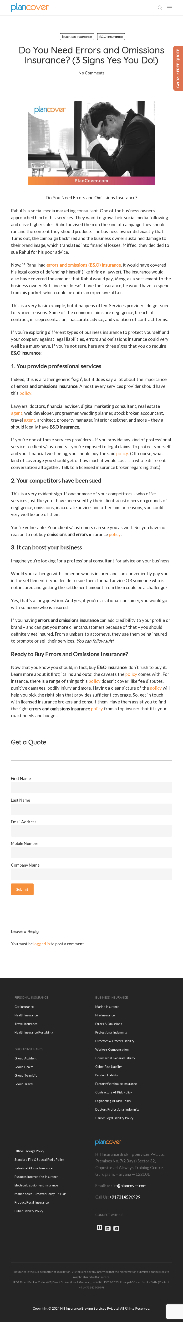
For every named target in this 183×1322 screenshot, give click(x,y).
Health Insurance (26, 1015)
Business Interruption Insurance (36, 1177)
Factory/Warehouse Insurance (116, 1084)
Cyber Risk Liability (108, 1066)
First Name (21, 778)
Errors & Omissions (108, 1024)
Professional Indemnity (111, 1032)
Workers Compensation (112, 1049)
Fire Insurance (105, 1015)
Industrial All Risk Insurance (33, 1168)
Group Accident (25, 1058)
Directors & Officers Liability (114, 1041)
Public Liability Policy (29, 1211)
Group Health (24, 1067)
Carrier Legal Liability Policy (114, 1118)
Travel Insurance (26, 1024)
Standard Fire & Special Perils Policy (39, 1159)
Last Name (20, 800)
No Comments (92, 72)
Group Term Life (26, 1075)
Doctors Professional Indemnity (117, 1109)
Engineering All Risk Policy (113, 1101)
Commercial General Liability (115, 1058)
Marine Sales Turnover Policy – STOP (40, 1194)
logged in (41, 943)
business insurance (77, 36)
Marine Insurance (107, 1007)
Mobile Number (24, 843)
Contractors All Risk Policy (113, 1092)
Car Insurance (24, 1007)
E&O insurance (111, 36)
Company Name (25, 865)
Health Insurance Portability (34, 1032)
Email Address (23, 821)
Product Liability (106, 1075)
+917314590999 (124, 1197)
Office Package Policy (29, 1151)
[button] (169, 7)
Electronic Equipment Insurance (36, 1185)
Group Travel (24, 1084)
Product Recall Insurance (32, 1202)
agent (16, 413)
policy (25, 393)
